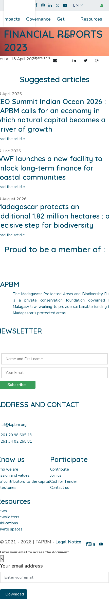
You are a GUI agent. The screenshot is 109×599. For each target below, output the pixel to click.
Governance (38, 19)
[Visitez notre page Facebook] (36, 5)
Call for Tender (63, 481)
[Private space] (102, 5)
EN (76, 5)
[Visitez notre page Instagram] (43, 5)
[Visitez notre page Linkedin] (50, 5)
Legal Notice (68, 542)
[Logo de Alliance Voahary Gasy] (73, 270)
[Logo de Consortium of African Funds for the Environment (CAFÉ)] (16, 270)
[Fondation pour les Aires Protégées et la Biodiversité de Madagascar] (19, 10)
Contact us (59, 487)
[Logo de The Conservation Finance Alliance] (35, 270)
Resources (91, 19)
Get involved (65, 21)
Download (14, 594)
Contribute (59, 469)
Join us (56, 475)
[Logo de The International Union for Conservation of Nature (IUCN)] (54, 270)
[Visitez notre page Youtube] (65, 5)
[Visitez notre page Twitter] (57, 5)
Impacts (11, 19)
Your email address (21, 565)
